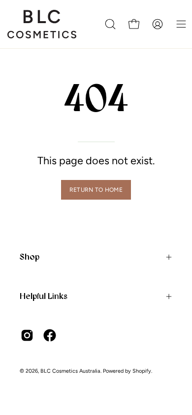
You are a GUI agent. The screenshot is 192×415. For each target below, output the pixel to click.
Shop (29, 257)
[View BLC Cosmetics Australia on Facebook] (49, 335)
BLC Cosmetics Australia (70, 371)
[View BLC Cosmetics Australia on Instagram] (27, 335)
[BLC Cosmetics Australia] (41, 24)
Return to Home (96, 189)
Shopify (141, 371)
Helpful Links (43, 296)
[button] (110, 24)
